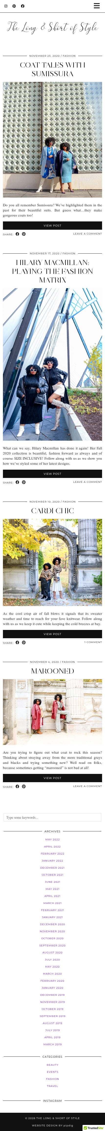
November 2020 (52, 931)
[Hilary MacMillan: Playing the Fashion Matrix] (52, 439)
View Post (52, 225)
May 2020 (52, 966)
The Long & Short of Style (58, 1118)
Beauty (52, 1064)
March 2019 (52, 1044)
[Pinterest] (14, 6)
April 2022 (52, 846)
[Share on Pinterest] (24, 234)
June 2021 (52, 882)
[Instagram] (6, 6)
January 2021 (52, 917)
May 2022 (52, 839)
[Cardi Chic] (52, 604)
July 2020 (52, 959)
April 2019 (52, 1037)
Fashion (69, 55)
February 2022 (52, 853)
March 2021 (52, 903)
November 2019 (52, 1002)
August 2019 (52, 1023)
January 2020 (52, 987)
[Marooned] (52, 743)
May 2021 (53, 889)
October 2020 (52, 938)
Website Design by (52, 1125)
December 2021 (52, 867)
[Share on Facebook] (17, 234)
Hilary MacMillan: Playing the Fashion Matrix (52, 271)
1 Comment (93, 642)
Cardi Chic (52, 510)
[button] (98, 6)
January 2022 (52, 860)
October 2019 (52, 1009)
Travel (52, 1086)
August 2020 (52, 952)
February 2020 (52, 980)
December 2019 (52, 995)
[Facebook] (23, 6)
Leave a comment (87, 233)
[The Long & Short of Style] (52, 21)
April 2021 (52, 896)
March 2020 (52, 973)
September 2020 (52, 945)
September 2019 (52, 1016)
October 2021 (52, 874)
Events (52, 1072)
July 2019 (52, 1030)
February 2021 (52, 910)
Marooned (52, 670)
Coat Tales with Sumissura (52, 69)
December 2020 (52, 924)
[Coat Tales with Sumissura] (52, 196)
